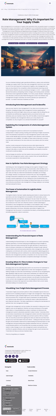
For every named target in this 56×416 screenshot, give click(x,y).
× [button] (20, 387)
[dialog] (11, 400)
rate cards (22, 43)
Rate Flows (31, 380)
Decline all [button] (16, 408)
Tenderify (30, 375)
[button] (11, 411)
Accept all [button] (6, 408)
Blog (6, 9)
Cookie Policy (24, 410)
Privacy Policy (31, 410)
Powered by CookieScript (12, 413)
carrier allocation (43, 43)
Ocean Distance (32, 371)
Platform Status (32, 385)
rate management (13, 43)
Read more (12, 395)
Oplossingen (9, 375)
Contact (8, 380)
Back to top (46, 410)
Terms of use (38, 410)
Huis (2, 9)
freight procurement (32, 43)
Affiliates (8, 385)
